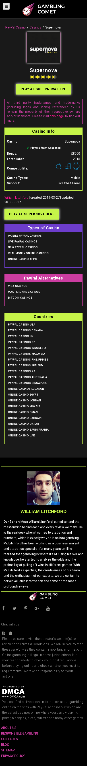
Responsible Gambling (19, 733)
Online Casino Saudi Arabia (28, 429)
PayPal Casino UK (20, 336)
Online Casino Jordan (24, 400)
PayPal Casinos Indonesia (27, 348)
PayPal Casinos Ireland (25, 365)
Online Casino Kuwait (24, 406)
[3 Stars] (43, 77)
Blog (5, 744)
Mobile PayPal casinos (25, 235)
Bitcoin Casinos (20, 297)
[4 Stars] (48, 77)
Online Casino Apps (22, 259)
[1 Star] (32, 77)
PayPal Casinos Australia (27, 377)
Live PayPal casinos (22, 241)
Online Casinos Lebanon (26, 388)
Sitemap (8, 750)
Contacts (9, 739)
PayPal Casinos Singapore (28, 383)
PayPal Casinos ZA (21, 371)
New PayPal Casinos (23, 247)
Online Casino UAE (21, 435)
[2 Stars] (37, 77)
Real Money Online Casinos (28, 253)
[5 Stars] (54, 77)
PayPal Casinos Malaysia (26, 353)
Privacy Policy (13, 756)
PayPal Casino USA (21, 324)
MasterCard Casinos (24, 291)
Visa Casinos (17, 286)
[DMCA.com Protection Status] (13, 691)
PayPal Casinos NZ (21, 342)
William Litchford (16, 197)
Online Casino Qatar (23, 423)
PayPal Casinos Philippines (28, 359)
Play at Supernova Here (43, 89)
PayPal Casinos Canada (25, 330)
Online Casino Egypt (23, 394)
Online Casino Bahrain (24, 418)
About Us (8, 728)
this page (57, 116)
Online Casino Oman (23, 412)
